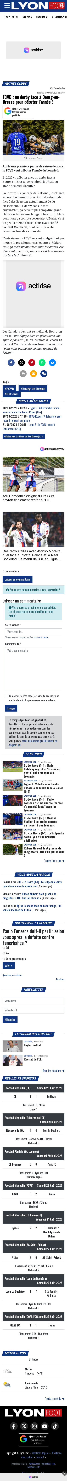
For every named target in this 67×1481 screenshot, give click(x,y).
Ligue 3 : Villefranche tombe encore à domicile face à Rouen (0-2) (31, 410)
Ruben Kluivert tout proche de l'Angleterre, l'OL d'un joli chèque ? (44, 852)
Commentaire (13, 644)
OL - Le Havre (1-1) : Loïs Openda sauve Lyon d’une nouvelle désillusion (44, 837)
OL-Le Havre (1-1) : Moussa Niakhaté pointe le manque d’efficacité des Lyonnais (40, 821)
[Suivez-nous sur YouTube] (44, 1429)
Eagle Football (32, 1045)
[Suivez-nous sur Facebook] (13, 1429)
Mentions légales (41, 1453)
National (12, 394)
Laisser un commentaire (17, 579)
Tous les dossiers (52, 1071)
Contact (40, 1457)
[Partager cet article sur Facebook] (11, 362)
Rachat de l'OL (33, 1059)
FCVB (10, 389)
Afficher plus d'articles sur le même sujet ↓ (23, 436)
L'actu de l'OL (11, 17)
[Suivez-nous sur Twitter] (23, 1429)
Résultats (60, 979)
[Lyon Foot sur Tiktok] (54, 1429)
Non (7, 953)
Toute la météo (53, 1398)
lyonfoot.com (34, 1463)
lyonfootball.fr (33, 1467)
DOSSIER (28, 1042)
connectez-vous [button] (41, 637)
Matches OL (42, 17)
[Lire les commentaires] (43, 373)
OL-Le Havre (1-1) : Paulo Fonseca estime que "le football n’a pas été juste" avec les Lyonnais (43, 804)
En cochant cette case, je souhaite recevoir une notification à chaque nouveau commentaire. (34, 698)
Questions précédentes (12, 975)
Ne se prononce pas (15, 959)
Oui (7, 948)
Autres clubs (15, 83)
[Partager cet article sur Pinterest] (31, 362)
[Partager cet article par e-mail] (33, 373)
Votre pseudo (13, 625)
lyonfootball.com (48, 1463)
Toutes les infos (53, 861)
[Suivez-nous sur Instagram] (33, 1429)
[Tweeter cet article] (21, 362)
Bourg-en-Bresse (33, 389)
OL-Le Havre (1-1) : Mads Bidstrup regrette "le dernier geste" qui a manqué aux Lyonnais (42, 770)
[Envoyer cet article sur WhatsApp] (42, 362)
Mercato (27, 17)
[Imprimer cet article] (23, 373)
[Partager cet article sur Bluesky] (52, 362)
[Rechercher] (61, 5)
